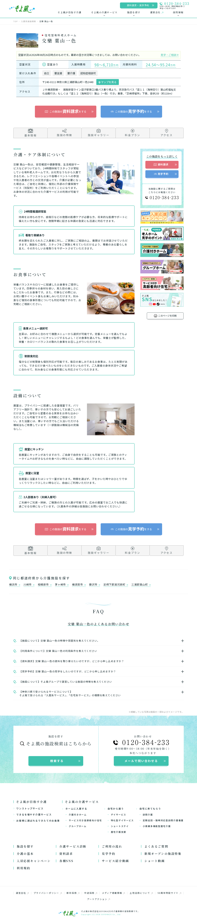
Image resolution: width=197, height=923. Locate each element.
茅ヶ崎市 (61, 584)
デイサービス (118, 814)
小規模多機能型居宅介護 (157, 826)
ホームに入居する (76, 808)
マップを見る (108, 82)
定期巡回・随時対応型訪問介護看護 (163, 820)
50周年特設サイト (168, 892)
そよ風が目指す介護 (31, 802)
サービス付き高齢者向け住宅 (85, 820)
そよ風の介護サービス (82, 802)
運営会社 (21, 892)
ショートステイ (120, 826)
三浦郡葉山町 (139, 584)
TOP (15, 21)
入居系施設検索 (28, 21)
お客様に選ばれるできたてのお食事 (38, 820)
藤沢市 (93, 584)
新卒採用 (71, 892)
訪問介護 (148, 814)
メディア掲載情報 (112, 892)
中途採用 (89, 892)
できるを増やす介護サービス (34, 814)
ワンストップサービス (30, 808)
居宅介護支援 (118, 831)
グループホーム (78, 826)
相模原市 (43, 584)
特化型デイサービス (122, 820)
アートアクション (97, 899)
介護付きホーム (78, 814)
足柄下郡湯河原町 (114, 584)
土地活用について (140, 892)
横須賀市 (78, 584)
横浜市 (13, 584)
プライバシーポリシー (46, 892)
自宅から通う (116, 808)
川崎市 (28, 584)
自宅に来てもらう (150, 808)
